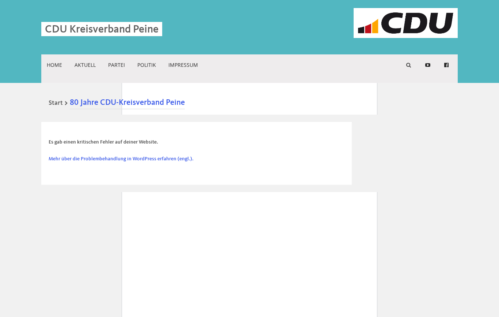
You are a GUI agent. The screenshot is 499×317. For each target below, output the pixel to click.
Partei (116, 64)
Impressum (183, 64)
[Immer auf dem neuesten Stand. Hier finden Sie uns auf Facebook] (446, 65)
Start (56, 103)
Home (54, 64)
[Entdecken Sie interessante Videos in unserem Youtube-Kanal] (428, 65)
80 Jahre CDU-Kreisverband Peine (127, 103)
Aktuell (85, 64)
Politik (146, 64)
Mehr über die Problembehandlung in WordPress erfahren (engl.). (121, 158)
